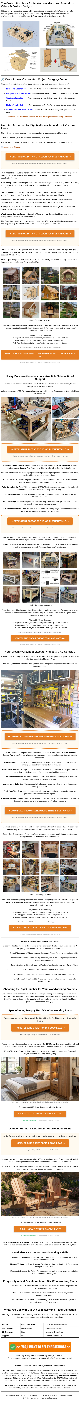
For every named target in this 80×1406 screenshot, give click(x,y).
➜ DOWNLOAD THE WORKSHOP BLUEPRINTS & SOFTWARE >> (40, 736)
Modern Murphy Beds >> (16, 105)
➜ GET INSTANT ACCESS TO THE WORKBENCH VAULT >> (40, 449)
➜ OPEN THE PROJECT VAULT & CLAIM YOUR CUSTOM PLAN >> (40, 157)
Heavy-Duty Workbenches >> (18, 93)
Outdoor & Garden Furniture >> (19, 110)
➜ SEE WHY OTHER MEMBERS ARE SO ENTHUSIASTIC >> (40, 928)
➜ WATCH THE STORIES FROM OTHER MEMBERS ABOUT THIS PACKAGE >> (40, 354)
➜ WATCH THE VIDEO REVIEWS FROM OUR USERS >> (40, 638)
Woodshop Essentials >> (16, 98)
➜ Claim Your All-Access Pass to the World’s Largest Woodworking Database (40, 117)
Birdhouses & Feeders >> (16, 89)
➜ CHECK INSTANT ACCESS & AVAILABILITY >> (40, 1114)
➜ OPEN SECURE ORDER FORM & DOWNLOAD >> (40, 1028)
